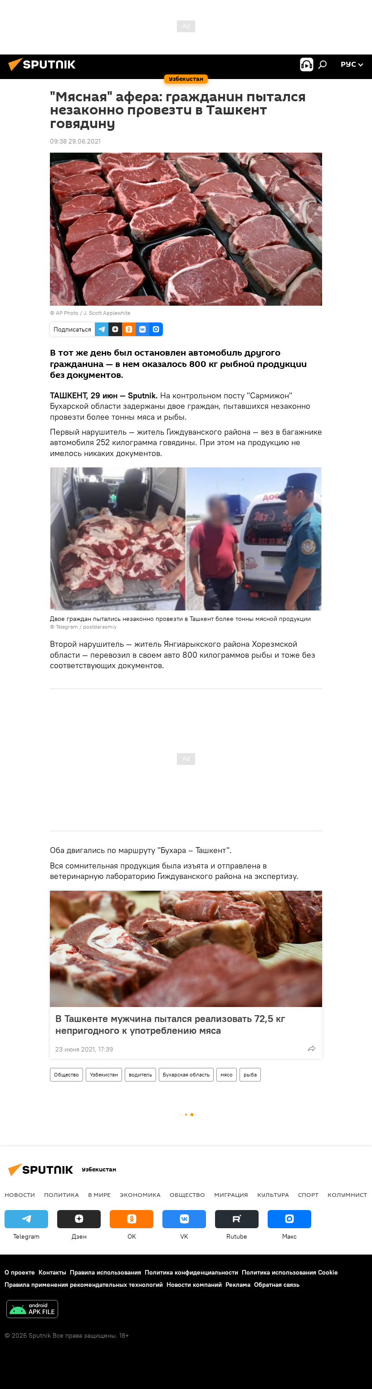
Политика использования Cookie (290, 1272)
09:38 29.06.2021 (75, 141)
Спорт (308, 1195)
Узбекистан (104, 1074)
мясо (226, 1074)
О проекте (20, 1272)
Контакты (52, 1272)
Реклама (237, 1284)
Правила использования (105, 1272)
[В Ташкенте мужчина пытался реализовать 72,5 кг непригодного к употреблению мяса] (186, 949)
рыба (250, 1074)
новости (20, 1195)
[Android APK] (32, 1310)
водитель (140, 1074)
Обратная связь (276, 1284)
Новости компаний (194, 1284)
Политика (61, 1195)
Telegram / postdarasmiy (86, 626)
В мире (99, 1195)
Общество (66, 1074)
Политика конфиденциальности (191, 1272)
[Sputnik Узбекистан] (44, 72)
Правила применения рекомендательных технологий (84, 1284)
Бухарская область (186, 1074)
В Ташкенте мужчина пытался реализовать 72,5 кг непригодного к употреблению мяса (170, 1024)
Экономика (140, 1195)
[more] (312, 1048)
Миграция (231, 1195)
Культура (273, 1195)
